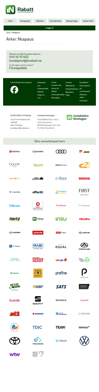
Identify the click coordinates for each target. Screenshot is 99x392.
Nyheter (40, 21)
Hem (10, 21)
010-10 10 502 (18, 57)
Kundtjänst (84, 82)
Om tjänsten (55, 21)
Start (8, 32)
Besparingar (72, 21)
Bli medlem (55, 98)
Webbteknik (70, 86)
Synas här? (88, 21)
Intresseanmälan (57, 94)
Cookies (68, 82)
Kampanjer (25, 21)
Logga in (49, 28)
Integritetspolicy (71, 89)
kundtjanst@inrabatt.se (25, 60)
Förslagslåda (18, 68)
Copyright (83, 101)
